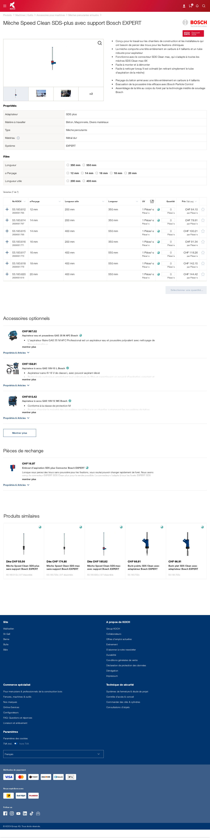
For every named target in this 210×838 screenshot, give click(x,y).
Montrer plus (19, 432)
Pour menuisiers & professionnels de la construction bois (32, 691)
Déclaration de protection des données (126, 665)
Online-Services (11, 707)
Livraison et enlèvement (15, 723)
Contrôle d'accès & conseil (120, 696)
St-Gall (6, 633)
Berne (6, 639)
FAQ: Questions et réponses (17, 717)
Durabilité (111, 654)
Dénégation (112, 670)
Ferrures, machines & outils (17, 696)
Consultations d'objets (118, 707)
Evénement (112, 644)
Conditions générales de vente (121, 660)
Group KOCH (113, 628)
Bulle (5, 644)
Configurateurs (11, 712)
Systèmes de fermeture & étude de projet (127, 691)
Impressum (112, 675)
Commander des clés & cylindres (123, 702)
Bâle (5, 649)
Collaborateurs (113, 633)
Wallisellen (8, 628)
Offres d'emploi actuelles (119, 639)
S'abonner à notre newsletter (121, 649)
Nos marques (10, 702)
